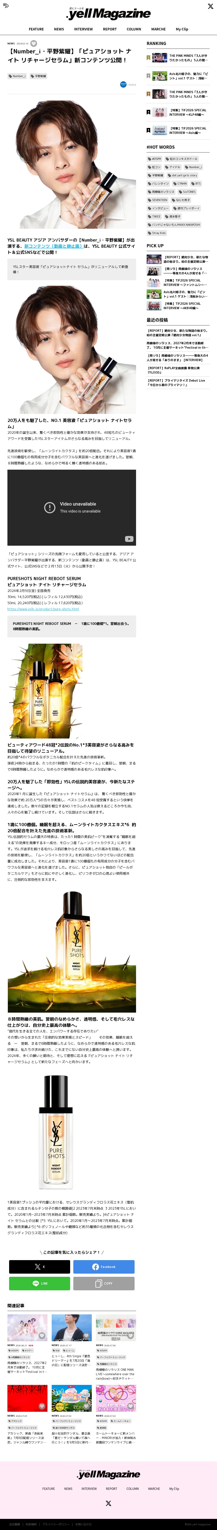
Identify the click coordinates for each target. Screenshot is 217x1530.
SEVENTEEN (159, 200)
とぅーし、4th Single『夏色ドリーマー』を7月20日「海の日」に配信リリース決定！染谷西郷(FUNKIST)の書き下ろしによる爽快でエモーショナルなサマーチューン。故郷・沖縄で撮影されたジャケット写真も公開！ (71, 1360)
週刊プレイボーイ (189, 208)
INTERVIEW (83, 28)
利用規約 (31, 1524)
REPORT (110, 28)
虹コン (156, 167)
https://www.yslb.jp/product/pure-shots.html (43, 609)
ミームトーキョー (122, 1421)
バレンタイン (160, 183)
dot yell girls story (184, 175)
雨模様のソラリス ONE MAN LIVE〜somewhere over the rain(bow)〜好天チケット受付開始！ (115, 1374)
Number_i (19, 76)
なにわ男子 (183, 200)
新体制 (103, 1427)
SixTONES (189, 192)
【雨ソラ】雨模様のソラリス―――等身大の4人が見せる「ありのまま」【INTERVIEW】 (177, 358)
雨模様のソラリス (108, 1364)
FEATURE (36, 28)
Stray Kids (159, 233)
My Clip (182, 28)
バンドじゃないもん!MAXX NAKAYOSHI (176, 225)
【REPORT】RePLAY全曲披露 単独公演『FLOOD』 (173, 370)
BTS (198, 183)
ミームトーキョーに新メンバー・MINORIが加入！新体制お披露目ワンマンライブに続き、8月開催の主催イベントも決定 (116, 1437)
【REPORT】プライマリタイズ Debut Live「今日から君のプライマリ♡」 (176, 382)
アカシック (16, 1421)
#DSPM (14, 1350)
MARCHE (158, 28)
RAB (57, 1350)
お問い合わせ (83, 1524)
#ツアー (29, 1350)
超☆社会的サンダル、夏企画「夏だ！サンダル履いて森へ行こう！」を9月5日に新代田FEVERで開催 (71, 1437)
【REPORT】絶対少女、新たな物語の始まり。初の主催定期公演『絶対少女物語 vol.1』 (178, 333)
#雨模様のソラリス (20, 1357)
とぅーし (70, 1350)
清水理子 (174, 216)
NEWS (59, 28)
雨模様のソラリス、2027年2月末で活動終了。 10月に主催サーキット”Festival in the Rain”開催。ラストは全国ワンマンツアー (27, 1367)
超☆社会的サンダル (65, 1427)
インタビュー (160, 208)
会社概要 (14, 1524)
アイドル (174, 167)
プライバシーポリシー (56, 1524)
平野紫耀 (40, 76)
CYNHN (182, 183)
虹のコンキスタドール (184, 159)
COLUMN (134, 28)
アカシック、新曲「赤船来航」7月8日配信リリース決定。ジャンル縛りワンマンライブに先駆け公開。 (26, 1437)
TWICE (156, 216)
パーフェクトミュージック (112, 1357)
